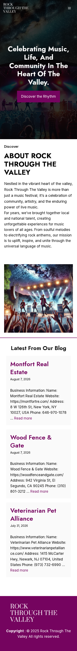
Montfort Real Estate (29, 368)
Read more (23, 418)
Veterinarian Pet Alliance (33, 514)
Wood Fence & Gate (31, 441)
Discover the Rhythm (38, 96)
